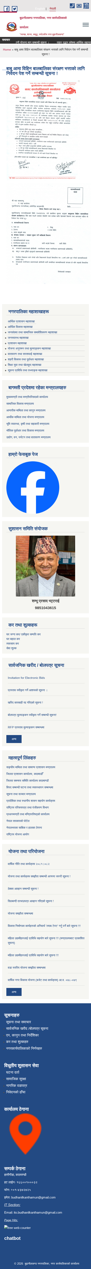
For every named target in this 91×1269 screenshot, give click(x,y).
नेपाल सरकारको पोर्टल (17, 821)
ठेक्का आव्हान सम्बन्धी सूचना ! (23, 888)
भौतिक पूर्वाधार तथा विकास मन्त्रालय (25, 430)
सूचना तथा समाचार (18, 1022)
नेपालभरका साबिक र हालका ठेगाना (24, 827)
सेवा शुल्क (11, 648)
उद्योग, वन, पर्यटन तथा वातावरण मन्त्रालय (28, 437)
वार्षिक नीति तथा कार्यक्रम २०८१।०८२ (29, 864)
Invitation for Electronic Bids (26, 677)
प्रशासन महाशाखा (17, 343)
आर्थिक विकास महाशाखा (20, 326)
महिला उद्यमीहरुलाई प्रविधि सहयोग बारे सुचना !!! (33, 955)
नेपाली (53, 8)
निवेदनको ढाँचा (15, 1092)
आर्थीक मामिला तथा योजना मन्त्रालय (25, 417)
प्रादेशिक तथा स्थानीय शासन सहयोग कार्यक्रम (30, 800)
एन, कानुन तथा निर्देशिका (22, 1035)
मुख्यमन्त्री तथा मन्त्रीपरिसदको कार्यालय (27, 397)
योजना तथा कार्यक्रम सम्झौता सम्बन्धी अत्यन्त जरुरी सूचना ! (39, 876)
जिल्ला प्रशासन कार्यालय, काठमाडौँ (24, 774)
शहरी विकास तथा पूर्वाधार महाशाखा (26, 359)
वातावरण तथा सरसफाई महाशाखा (25, 354)
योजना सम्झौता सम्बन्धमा (20, 913)
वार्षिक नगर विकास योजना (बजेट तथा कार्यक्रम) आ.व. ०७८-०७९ (42, 980)
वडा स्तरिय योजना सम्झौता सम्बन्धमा (27, 967)
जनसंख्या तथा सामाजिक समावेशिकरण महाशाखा (32, 332)
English (40, 8)
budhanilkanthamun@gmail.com (33, 1197)
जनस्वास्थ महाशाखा (18, 337)
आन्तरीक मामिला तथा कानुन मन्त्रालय (26, 410)
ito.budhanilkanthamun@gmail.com (38, 1212)
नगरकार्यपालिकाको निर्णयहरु (24, 1049)
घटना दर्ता (12, 1072)
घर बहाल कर (13, 639)
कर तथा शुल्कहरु (17, 1042)
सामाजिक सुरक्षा (16, 1079)
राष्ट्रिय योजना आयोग (17, 834)
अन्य (14, 739)
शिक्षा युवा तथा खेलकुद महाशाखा (24, 364)
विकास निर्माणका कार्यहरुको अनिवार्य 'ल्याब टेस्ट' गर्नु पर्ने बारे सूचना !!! (44, 926)
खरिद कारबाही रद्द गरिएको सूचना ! (25, 702)
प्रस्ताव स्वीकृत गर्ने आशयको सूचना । (28, 690)
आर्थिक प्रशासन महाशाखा (21, 321)
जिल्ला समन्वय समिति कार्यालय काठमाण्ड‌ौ (27, 780)
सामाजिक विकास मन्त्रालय (20, 403)
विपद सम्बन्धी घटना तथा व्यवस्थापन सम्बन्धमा (29, 787)
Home (7, 49)
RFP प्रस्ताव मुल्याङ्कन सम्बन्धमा (26, 727)
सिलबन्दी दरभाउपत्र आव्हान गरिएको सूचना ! (31, 901)
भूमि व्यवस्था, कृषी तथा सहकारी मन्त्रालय (27, 423)
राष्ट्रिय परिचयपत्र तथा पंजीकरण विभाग (27, 807)
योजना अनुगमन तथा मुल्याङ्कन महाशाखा (29, 348)
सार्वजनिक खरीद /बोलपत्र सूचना (27, 1029)
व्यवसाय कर (12, 643)
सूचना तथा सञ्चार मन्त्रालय (21, 794)
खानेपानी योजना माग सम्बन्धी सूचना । (23, 42)
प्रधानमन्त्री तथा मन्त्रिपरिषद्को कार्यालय (28, 814)
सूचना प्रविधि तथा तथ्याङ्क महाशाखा (27, 370)
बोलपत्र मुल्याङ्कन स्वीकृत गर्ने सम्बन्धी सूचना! (32, 715)
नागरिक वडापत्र (16, 1086)
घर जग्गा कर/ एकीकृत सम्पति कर (23, 634)
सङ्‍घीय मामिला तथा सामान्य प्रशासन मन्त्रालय (30, 767)
